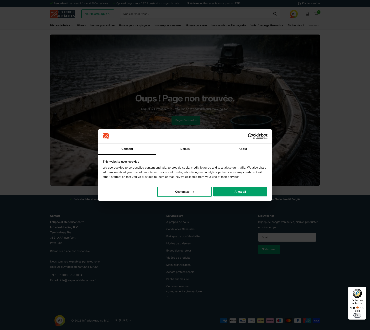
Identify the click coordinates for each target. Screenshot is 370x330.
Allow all (240, 191)
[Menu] (364, 289)
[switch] (357, 315)
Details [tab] (185, 149)
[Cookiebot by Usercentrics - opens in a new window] (250, 136)
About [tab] (243, 149)
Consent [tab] (127, 149)
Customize (182, 191)
